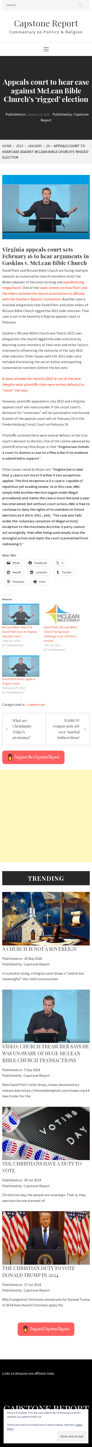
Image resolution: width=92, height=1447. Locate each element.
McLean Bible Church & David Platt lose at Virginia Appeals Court (19, 631)
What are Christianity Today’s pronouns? (22, 729)
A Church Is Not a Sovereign (39, 948)
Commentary (36, 704)
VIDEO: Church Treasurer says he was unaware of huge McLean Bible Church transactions (45, 1053)
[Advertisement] (46, 816)
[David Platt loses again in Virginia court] (20, 666)
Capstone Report (46, 23)
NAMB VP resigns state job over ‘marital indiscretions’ (66, 729)
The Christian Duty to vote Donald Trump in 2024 (38, 1271)
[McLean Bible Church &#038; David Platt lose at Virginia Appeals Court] (20, 614)
